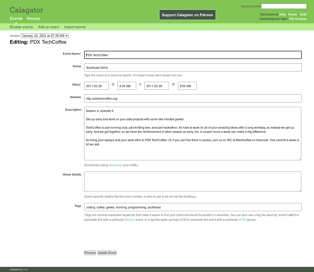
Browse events (21, 26)
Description (73, 109)
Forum (292, 14)
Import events (75, 26)
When (76, 84)
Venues (33, 18)
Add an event (48, 26)
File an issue (298, 18)
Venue (77, 66)
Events (16, 18)
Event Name (72, 53)
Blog (282, 14)
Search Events (251, 6)
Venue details (72, 174)
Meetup (130, 219)
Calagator (26, 10)
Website (75, 97)
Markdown (116, 165)
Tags (78, 206)
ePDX (242, 219)
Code (303, 14)
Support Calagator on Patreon (187, 14)
